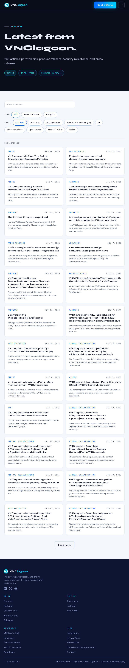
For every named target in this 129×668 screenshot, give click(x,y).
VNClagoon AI (10, 610)
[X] (10, 588)
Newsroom (9, 638)
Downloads (9, 652)
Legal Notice (73, 633)
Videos (72, 129)
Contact (71, 652)
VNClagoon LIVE (12, 633)
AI (99, 122)
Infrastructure (14, 129)
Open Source (35, 129)
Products (35, 122)
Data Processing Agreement (81, 647)
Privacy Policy (73, 638)
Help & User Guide (13, 647)
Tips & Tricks (55, 129)
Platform (8, 606)
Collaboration (53, 122)
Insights (50, 114)
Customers (72, 601)
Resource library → (51, 72)
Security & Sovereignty (79, 122)
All (15, 114)
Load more (64, 545)
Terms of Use (73, 642)
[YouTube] (15, 588)
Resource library (12, 642)
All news (19, 122)
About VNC (72, 610)
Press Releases (31, 114)
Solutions (8, 620)
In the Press (27, 72)
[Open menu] (121, 5)
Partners (71, 606)
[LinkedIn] (5, 588)
